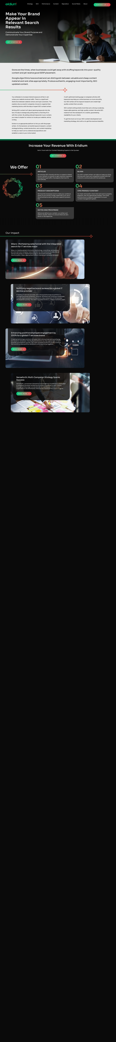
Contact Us (101, 5)
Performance (46, 4)
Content (56, 4)
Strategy (30, 4)
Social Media (76, 4)
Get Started (12, 42)
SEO (37, 4)
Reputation (65, 4)
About (85, 4)
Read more (17, 260)
